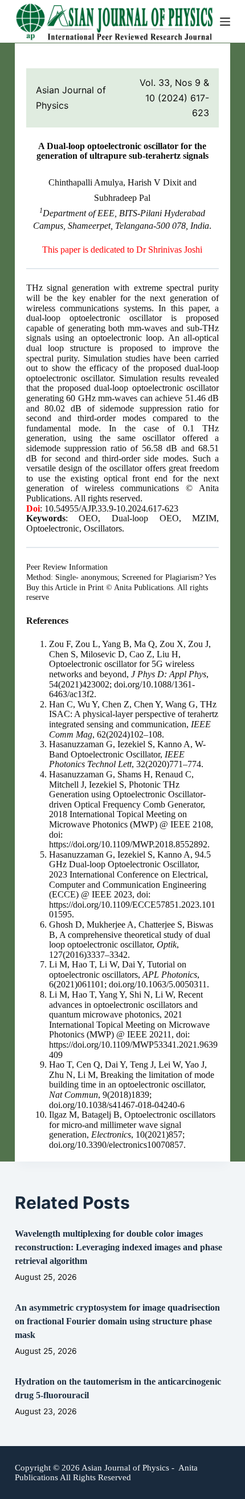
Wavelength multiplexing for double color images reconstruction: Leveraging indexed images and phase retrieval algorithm (118, 1247)
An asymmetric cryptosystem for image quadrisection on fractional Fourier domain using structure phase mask (117, 1321)
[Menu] (225, 22)
